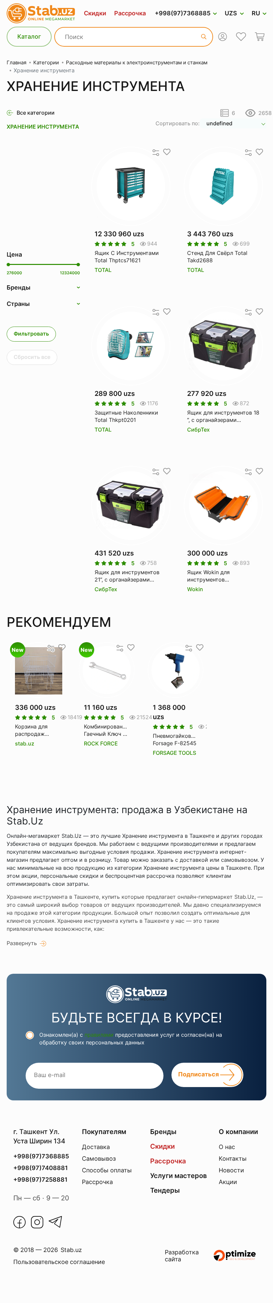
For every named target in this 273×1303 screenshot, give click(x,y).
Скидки (95, 13)
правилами (99, 1034)
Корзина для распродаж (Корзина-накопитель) (31, 730)
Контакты (233, 1158)
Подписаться (199, 1074)
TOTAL (103, 270)
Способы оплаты (107, 1170)
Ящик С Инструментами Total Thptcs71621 (127, 257)
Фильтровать (31, 333)
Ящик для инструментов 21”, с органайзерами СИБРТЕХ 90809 (127, 576)
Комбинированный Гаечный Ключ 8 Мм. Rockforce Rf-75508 (107, 730)
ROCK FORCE (101, 743)
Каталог (29, 36)
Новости (231, 1170)
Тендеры (165, 1190)
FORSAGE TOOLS (174, 752)
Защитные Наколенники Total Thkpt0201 (126, 416)
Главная (16, 62)
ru (256, 13)
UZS (231, 13)
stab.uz (24, 743)
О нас (227, 1146)
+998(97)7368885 (182, 13)
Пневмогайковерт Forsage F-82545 (175, 739)
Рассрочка (130, 13)
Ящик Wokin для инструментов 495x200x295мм (209, 576)
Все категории (36, 112)
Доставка (96, 1146)
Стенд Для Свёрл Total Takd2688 (217, 257)
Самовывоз (99, 1158)
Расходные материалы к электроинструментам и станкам (136, 62)
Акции (228, 1181)
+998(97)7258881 (40, 1179)
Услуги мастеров (178, 1176)
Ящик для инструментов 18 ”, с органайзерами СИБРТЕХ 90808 (223, 416)
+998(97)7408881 (40, 1167)
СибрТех (198, 429)
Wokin (195, 589)
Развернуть (22, 943)
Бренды (163, 1132)
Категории (46, 62)
